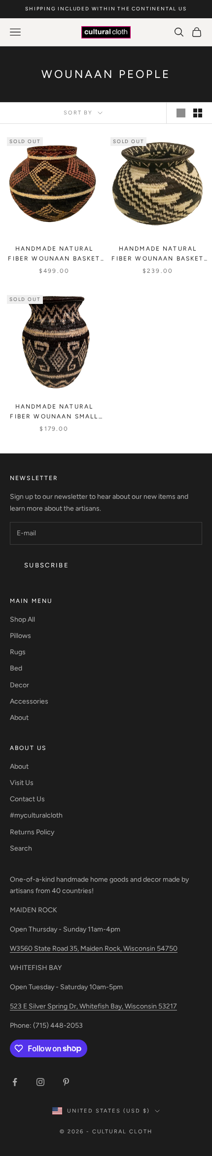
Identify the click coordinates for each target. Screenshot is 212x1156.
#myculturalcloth (36, 815)
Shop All (22, 619)
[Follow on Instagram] (40, 1082)
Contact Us (27, 799)
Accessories (29, 701)
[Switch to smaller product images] (197, 113)
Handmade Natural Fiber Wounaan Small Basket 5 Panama (54, 412)
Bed (16, 668)
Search (21, 848)
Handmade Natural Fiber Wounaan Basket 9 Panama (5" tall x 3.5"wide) (157, 254)
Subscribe (46, 565)
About (19, 717)
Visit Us (22, 783)
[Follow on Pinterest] (66, 1082)
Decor (19, 685)
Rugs (18, 652)
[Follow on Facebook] (15, 1082)
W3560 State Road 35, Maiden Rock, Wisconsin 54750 (93, 948)
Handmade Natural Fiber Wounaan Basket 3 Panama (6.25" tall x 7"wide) (54, 254)
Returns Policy (32, 832)
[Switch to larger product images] (181, 113)
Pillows (20, 636)
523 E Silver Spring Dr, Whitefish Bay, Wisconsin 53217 (93, 1006)
